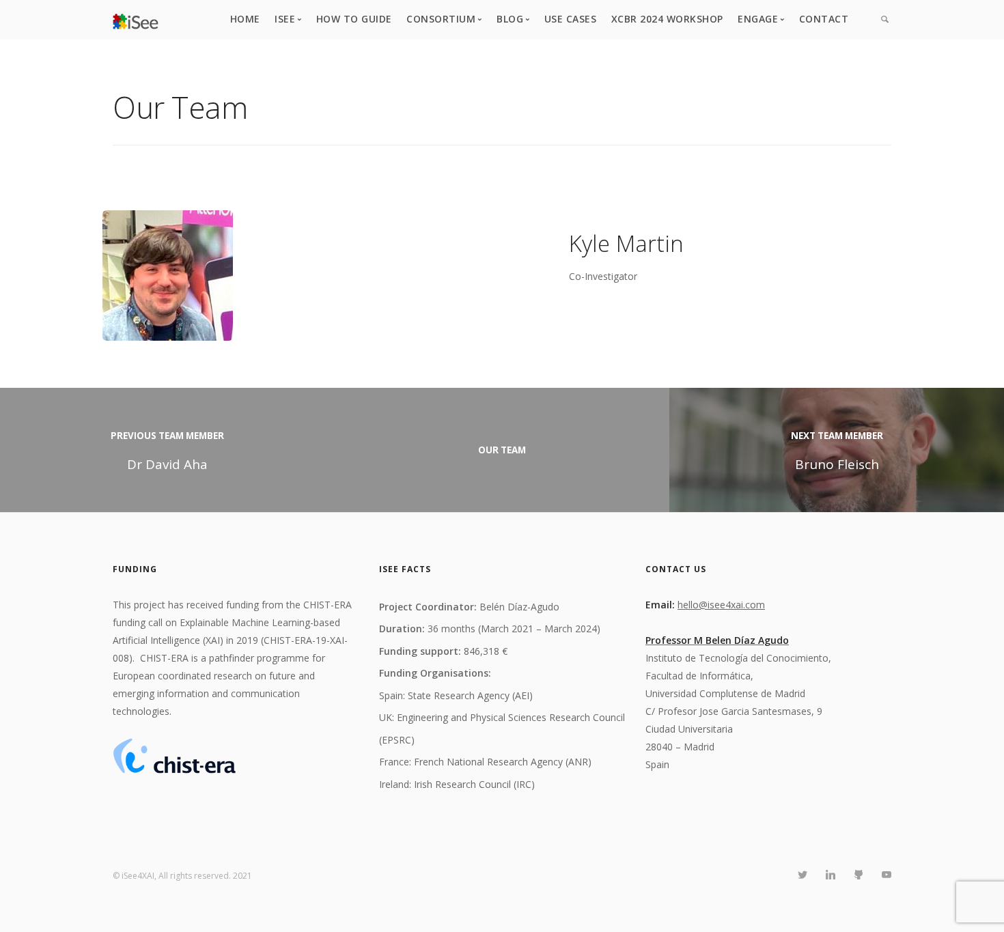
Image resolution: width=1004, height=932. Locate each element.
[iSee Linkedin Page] (830, 875)
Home (245, 18)
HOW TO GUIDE (354, 18)
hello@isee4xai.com (721, 604)
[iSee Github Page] (858, 875)
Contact (824, 18)
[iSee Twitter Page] (802, 875)
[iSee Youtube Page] (886, 875)
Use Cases (570, 18)
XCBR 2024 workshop (667, 18)
